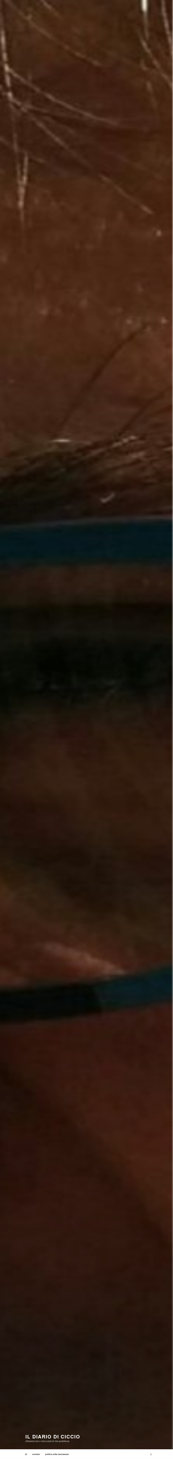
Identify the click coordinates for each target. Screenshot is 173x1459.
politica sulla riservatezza (57, 1454)
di (26, 1454)
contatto (36, 1454)
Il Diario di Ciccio (52, 1436)
